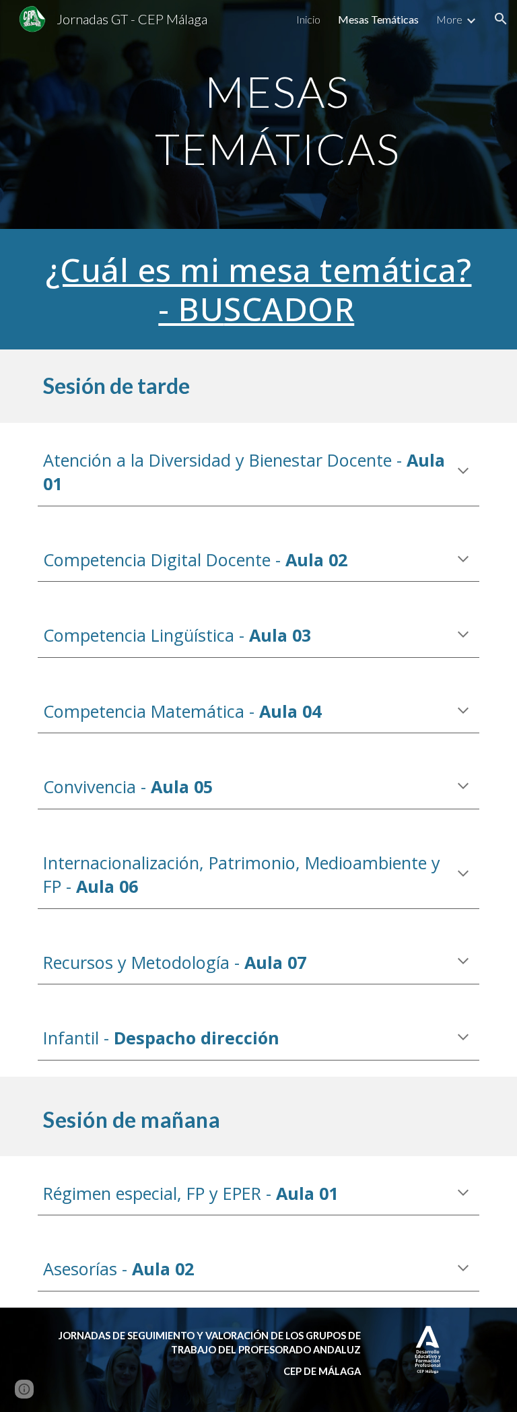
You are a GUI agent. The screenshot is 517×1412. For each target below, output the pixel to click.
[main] (277, 115)
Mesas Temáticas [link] (378, 19)
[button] (501, 19)
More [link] (449, 19)
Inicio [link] (308, 19)
